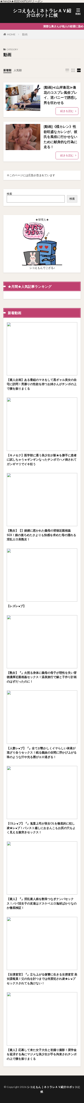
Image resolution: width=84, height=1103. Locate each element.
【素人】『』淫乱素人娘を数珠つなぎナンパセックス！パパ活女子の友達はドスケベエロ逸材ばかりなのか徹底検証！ (42, 903)
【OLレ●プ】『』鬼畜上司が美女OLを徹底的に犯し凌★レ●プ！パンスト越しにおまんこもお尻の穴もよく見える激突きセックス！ (41, 828)
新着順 (7, 70)
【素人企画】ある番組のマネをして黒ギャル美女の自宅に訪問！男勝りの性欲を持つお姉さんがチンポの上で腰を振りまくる (42, 384)
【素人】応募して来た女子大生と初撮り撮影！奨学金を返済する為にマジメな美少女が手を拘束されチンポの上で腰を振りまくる (42, 1054)
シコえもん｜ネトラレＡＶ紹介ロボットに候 (42, 12)
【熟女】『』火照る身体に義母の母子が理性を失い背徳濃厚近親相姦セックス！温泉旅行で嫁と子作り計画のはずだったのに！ (42, 677)
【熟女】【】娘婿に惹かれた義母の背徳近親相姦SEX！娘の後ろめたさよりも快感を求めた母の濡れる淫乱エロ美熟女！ (41, 535)
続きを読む (67, 111)
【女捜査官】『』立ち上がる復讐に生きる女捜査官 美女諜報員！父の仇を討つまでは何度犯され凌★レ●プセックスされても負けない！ (42, 979)
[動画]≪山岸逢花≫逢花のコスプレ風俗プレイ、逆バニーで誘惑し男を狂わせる (60, 95)
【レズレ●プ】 (16, 606)
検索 (9, 193)
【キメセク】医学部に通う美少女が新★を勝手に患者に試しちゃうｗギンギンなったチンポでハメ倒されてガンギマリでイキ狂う (42, 459)
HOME (11, 34)
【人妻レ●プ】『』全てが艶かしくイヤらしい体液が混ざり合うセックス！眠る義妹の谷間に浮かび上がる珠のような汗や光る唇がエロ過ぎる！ (42, 752)
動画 (25, 34)
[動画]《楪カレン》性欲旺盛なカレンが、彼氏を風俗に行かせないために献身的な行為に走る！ (60, 136)
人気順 (18, 70)
